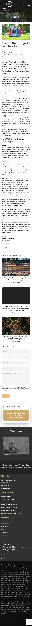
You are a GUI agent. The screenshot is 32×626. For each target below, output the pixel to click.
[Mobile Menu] (29, 6)
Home (5, 248)
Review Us (4, 526)
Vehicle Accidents (7, 499)
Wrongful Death (7, 496)
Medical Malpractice (8, 502)
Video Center (5, 524)
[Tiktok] (1, 557)
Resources (4, 535)
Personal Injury (16, 55)
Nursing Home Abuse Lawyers (11, 513)
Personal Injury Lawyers (9, 504)
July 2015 (7, 55)
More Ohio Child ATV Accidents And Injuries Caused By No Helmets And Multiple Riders (16, 308)
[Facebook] (4, 557)
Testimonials (5, 483)
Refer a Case (5, 488)
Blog (2, 529)
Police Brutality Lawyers (10, 507)
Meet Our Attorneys (8, 480)
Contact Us (5, 485)
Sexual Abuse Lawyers (8, 510)
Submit (5, 396)
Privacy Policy (5, 602)
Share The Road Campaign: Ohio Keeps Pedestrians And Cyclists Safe (16, 279)
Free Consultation (7, 521)
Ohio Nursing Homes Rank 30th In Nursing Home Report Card (16, 338)
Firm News (4, 532)
